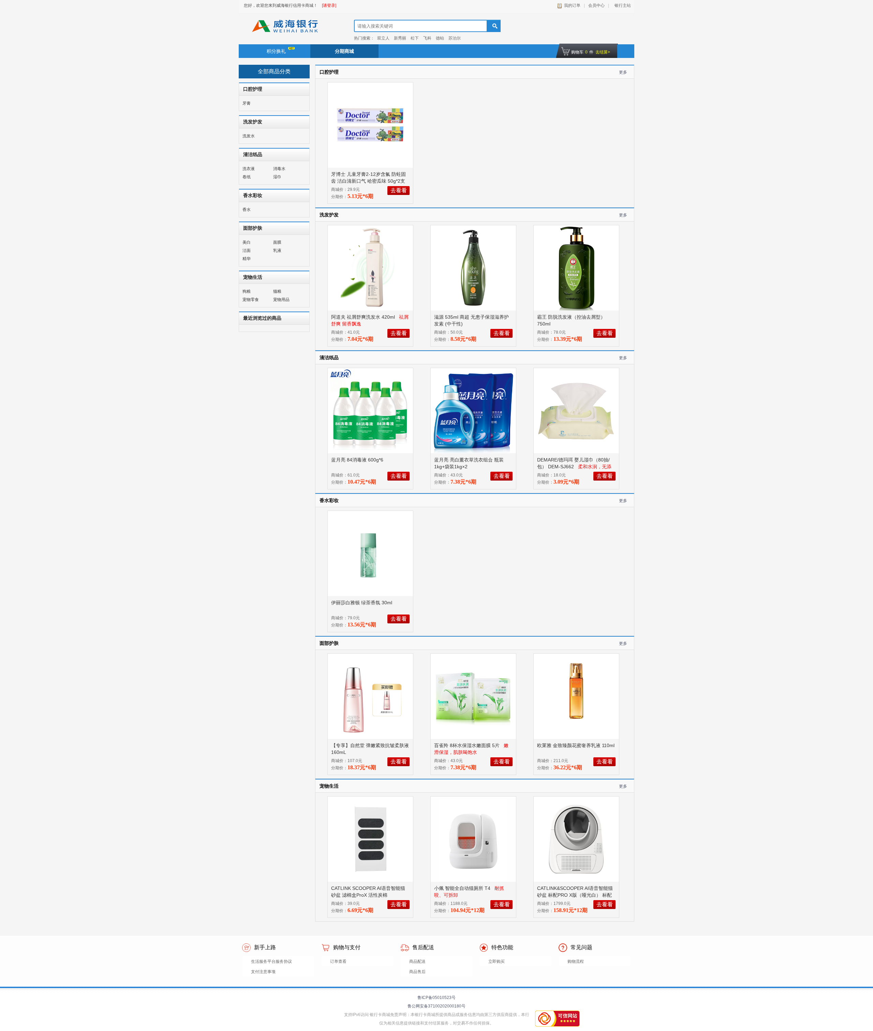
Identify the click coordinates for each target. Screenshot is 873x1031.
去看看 (398, 190)
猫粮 (277, 291)
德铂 (440, 38)
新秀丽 (400, 38)
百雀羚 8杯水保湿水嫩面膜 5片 (467, 745)
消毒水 (279, 168)
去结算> (602, 52)
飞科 (427, 38)
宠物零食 (250, 299)
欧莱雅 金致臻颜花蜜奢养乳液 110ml (576, 745)
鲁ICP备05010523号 (436, 997)
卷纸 (246, 177)
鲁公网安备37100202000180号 (436, 1006)
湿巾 (277, 177)
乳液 (277, 250)
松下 (415, 38)
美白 (246, 242)
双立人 (383, 38)
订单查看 (338, 961)
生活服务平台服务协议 (271, 961)
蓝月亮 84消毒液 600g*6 (358, 460)
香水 (246, 209)
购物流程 (575, 961)
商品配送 (417, 961)
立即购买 (496, 961)
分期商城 (344, 51)
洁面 (246, 250)
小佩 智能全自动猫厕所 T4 (463, 888)
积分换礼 (276, 51)
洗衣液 (248, 168)
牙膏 (246, 103)
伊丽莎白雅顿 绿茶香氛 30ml (362, 602)
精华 (246, 258)
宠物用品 (281, 299)
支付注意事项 (263, 971)
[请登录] (329, 5)
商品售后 (417, 971)
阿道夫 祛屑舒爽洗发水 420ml (363, 317)
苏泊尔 (454, 38)
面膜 (277, 242)
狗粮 (246, 291)
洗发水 (248, 136)
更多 (623, 72)
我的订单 (572, 5)
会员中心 (596, 5)
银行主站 (621, 5)
